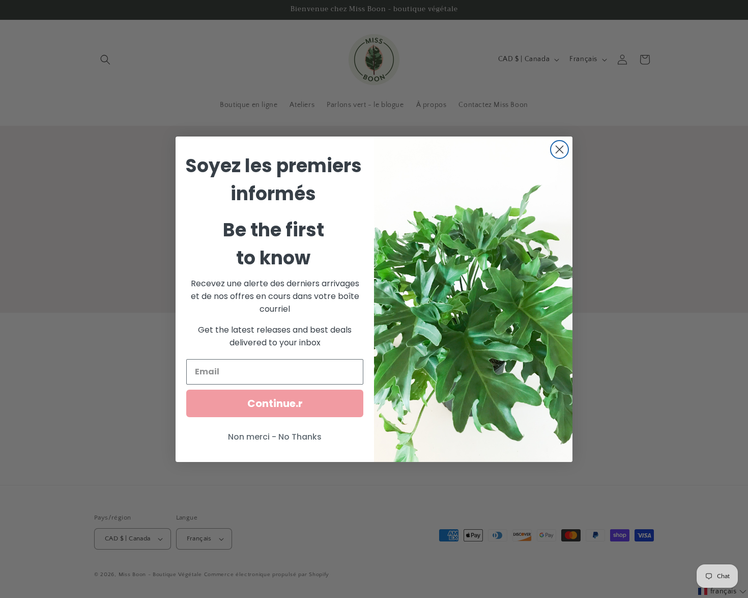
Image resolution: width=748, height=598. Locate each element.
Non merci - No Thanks (275, 437)
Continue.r (275, 403)
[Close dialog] (559, 149)
